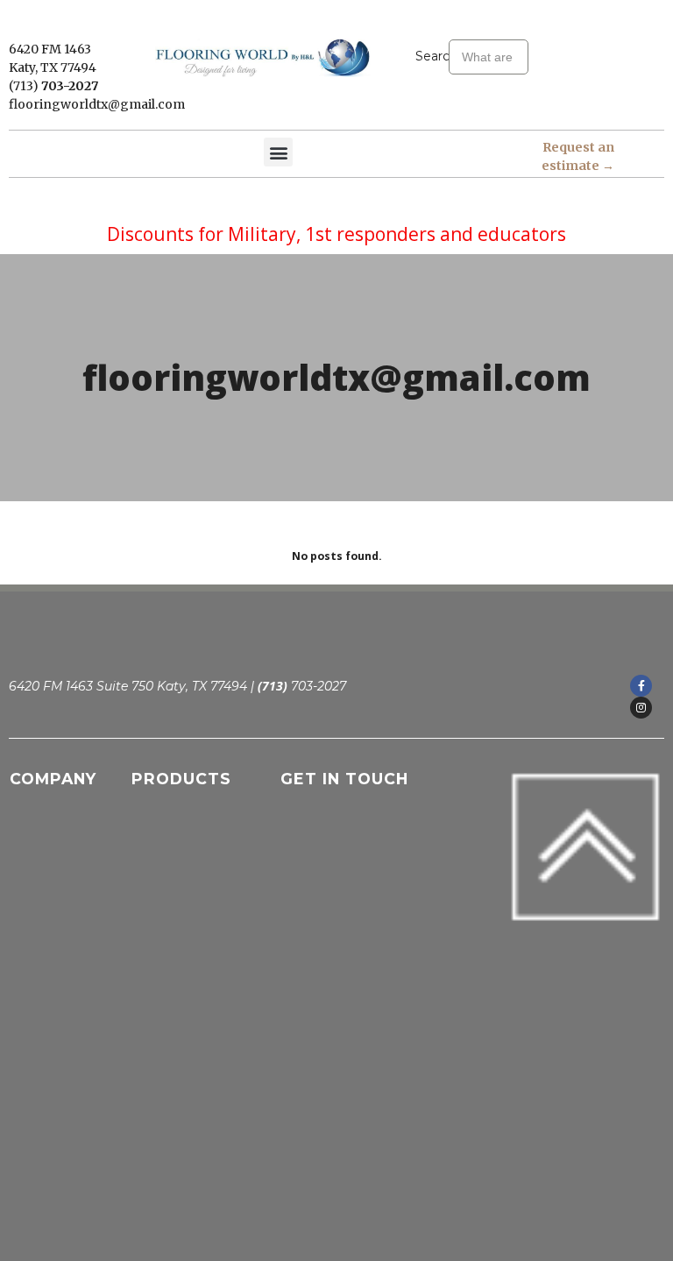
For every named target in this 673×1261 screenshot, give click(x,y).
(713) (25, 86)
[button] (278, 152)
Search (432, 56)
